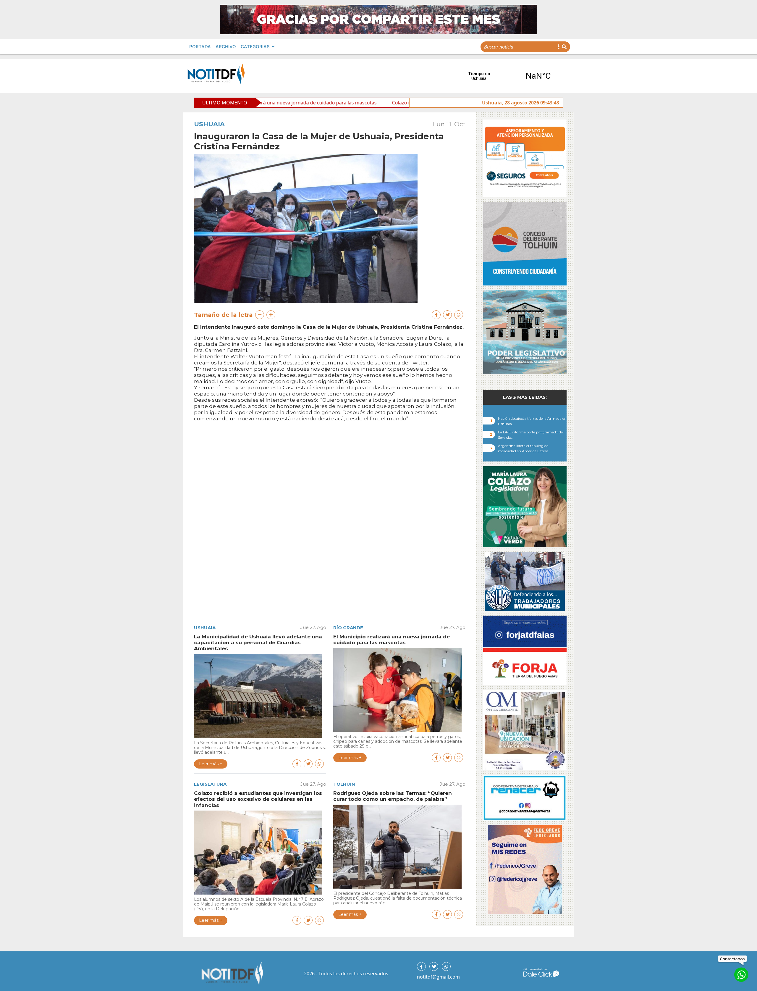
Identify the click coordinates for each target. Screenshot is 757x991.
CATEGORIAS (255, 46)
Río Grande (348, 627)
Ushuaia (209, 124)
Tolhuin (344, 784)
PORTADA (200, 46)
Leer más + (210, 763)
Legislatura (210, 784)
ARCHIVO (226, 46)
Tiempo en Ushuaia (508, 76)
